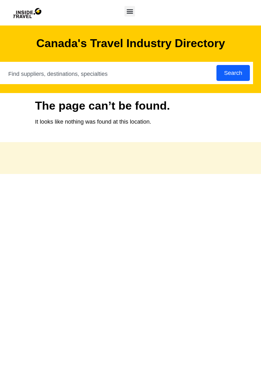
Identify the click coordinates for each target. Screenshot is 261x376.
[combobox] (108, 74)
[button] (129, 11)
